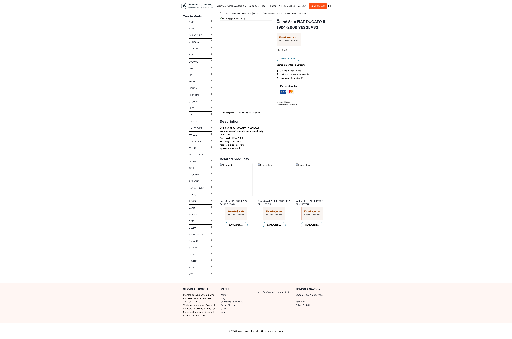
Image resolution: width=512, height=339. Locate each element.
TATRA (192, 254)
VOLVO (192, 267)
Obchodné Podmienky (232, 301)
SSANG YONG (196, 234)
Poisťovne (300, 301)
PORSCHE (194, 181)
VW (191, 274)
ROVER (192, 201)
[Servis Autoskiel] (197, 6)
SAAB (192, 207)
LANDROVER (195, 128)
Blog (223, 298)
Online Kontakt (302, 305)
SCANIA (193, 214)
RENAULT (194, 194)
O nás (223, 308)
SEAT (191, 221)
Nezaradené (196, 154)
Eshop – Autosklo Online (282, 6)
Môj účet (301, 6)
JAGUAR (193, 101)
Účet (223, 312)
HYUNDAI (194, 95)
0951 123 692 (318, 6)
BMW (191, 28)
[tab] (228, 112)
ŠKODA (192, 227)
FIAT (250, 13)
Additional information (249, 113)
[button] (245, 6)
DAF (191, 68)
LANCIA (193, 121)
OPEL (192, 168)
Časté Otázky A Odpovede (309, 295)
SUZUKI (193, 247)
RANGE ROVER (196, 188)
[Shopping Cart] (329, 6)
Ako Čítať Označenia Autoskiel (273, 292)
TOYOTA (193, 261)
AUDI (191, 22)
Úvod (222, 13)
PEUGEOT (194, 174)
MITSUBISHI (195, 148)
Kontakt (224, 295)
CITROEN (193, 48)
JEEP (191, 108)
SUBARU (193, 241)
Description (228, 113)
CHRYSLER (194, 41)
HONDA (193, 88)
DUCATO (257, 13)
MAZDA (193, 134)
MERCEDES (195, 141)
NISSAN (193, 161)
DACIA (192, 55)
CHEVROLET (195, 35)
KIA (190, 114)
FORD (192, 81)
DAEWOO (193, 61)
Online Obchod (228, 305)
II (296, 104)
